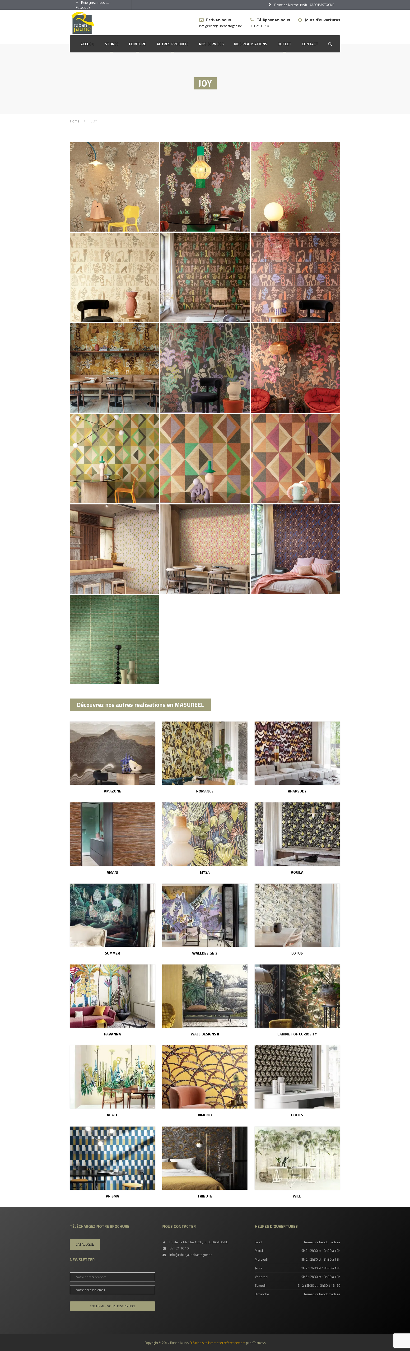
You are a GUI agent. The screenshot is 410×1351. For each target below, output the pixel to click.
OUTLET (284, 44)
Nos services (211, 44)
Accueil (87, 44)
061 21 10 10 (259, 25)
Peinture (137, 44)
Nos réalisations (250, 44)
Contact (310, 44)
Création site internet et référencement (217, 1342)
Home (74, 121)
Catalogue (85, 1244)
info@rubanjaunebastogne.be (220, 25)
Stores (112, 44)
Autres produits (173, 44)
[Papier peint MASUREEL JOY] (114, 187)
